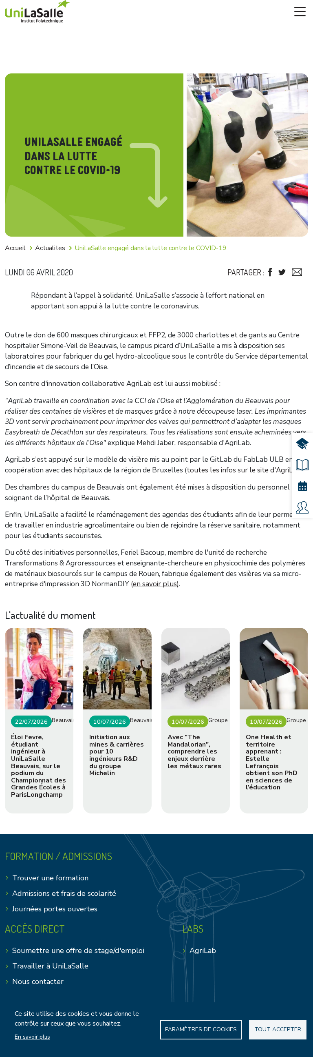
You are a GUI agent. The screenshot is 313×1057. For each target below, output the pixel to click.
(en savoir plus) (155, 584)
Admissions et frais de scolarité (64, 893)
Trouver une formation (50, 878)
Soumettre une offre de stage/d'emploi (78, 950)
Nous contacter (38, 981)
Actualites (50, 248)
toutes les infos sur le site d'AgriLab (244, 470)
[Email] (297, 272)
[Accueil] (37, 11)
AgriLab (203, 950)
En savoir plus (32, 1037)
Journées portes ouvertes (54, 909)
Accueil (15, 248)
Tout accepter (277, 1029)
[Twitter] (282, 272)
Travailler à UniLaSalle (50, 966)
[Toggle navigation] (300, 12)
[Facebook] (270, 272)
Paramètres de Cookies (201, 1029)
